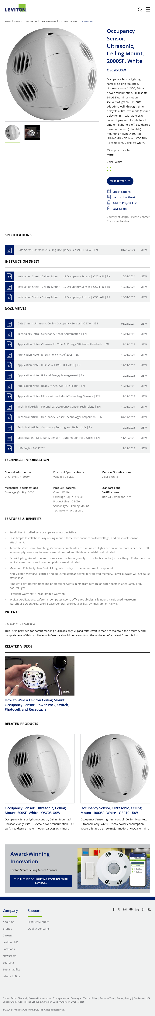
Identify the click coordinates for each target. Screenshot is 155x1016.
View (144, 250)
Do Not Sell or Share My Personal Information (27, 998)
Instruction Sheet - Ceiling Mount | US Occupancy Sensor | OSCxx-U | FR (64, 287)
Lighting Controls (48, 21)
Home (8, 21)
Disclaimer (139, 998)
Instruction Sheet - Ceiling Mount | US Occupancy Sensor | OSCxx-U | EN (64, 276)
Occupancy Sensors (68, 21)
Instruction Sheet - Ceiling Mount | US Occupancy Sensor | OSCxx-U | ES (64, 297)
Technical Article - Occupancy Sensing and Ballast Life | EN (55, 427)
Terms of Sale (107, 998)
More (110, 154)
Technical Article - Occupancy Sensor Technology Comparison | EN (60, 417)
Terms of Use (90, 998)
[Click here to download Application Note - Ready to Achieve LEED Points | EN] (9, 386)
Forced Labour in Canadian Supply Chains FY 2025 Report (54, 1001)
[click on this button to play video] (32, 132)
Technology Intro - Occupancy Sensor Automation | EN (52, 334)
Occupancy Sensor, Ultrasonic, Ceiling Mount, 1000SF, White (111, 810)
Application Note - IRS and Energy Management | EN (51, 375)
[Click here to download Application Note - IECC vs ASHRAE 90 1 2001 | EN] (9, 365)
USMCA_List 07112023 (31, 448)
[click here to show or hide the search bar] (140, 10)
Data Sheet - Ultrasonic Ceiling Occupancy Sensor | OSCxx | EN (58, 250)
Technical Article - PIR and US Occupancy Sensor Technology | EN (59, 406)
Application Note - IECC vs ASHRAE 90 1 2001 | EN (49, 365)
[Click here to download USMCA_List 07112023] (9, 448)
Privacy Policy (124, 998)
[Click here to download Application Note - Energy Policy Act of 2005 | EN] (9, 355)
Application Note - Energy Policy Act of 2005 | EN (48, 354)
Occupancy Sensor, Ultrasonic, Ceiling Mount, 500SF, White (35, 810)
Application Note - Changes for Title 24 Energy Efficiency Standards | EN (63, 344)
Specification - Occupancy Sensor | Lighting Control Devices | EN (59, 438)
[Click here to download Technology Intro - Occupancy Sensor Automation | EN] (9, 334)
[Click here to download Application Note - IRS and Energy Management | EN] (9, 375)
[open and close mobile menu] (148, 9)
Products (18, 21)
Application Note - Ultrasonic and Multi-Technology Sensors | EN (59, 396)
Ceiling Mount (87, 21)
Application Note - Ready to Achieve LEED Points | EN (51, 386)
